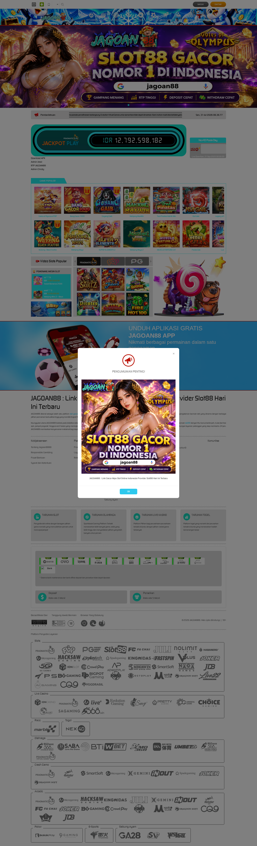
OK (128, 491)
